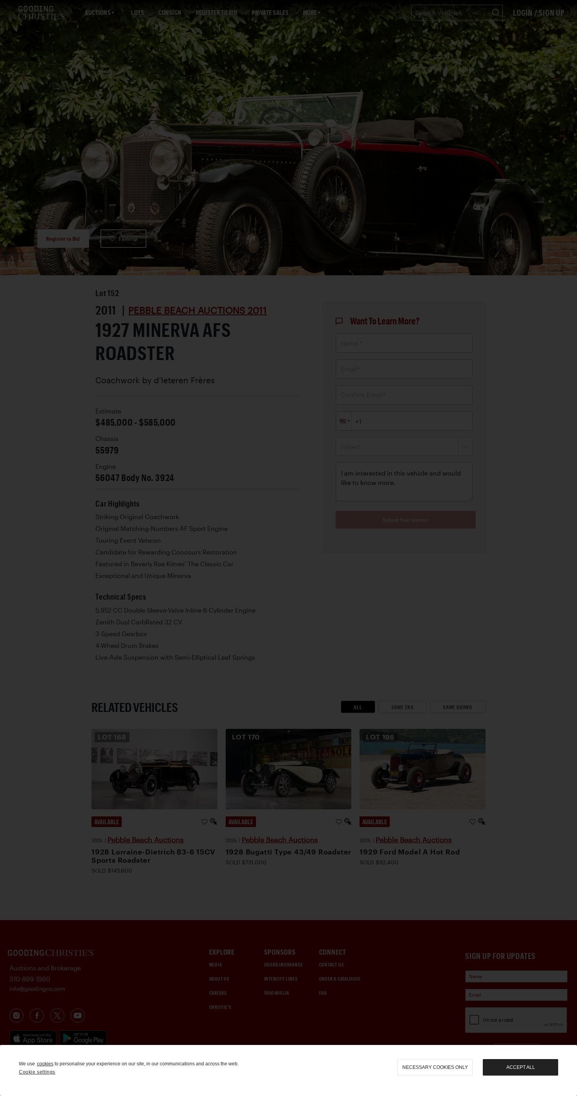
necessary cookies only (435, 1067)
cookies (45, 1064)
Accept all (520, 1067)
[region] (288, 1070)
